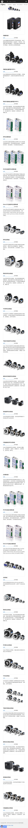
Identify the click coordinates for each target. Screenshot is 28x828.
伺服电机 (14, 4)
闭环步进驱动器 (20, 4)
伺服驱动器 (9, 4)
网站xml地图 (11, 825)
